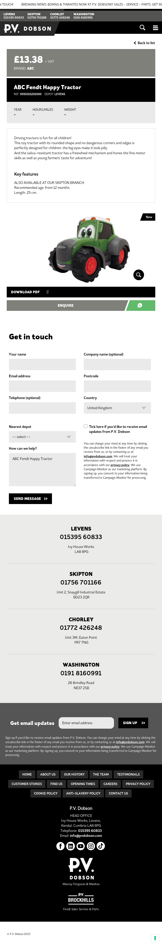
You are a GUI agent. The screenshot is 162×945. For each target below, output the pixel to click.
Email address (19, 376)
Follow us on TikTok (101, 846)
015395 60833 (14, 17)
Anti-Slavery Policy (83, 793)
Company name (103, 354)
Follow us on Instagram (91, 846)
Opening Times (83, 784)
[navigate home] (27, 22)
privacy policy (120, 465)
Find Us (56, 784)
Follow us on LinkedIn (70, 846)
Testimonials (128, 774)
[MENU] (156, 27)
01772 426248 (60, 17)
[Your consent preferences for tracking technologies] (155, 938)
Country (90, 398)
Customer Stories (27, 784)
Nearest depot (20, 427)
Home (27, 774)
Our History (74, 774)
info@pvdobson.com (98, 456)
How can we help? (23, 448)
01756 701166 (36, 17)
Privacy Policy (138, 784)
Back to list (146, 43)
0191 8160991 (83, 17)
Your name (17, 354)
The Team (101, 774)
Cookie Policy (45, 793)
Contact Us (118, 793)
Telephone (24, 398)
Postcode (91, 376)
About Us (48, 774)
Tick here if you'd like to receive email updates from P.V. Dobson (118, 429)
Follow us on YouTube (80, 846)
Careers (110, 784)
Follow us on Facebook (60, 846)
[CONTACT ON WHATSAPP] (142, 305)
